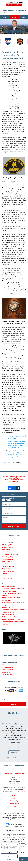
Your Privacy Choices (16, 824)
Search (13, 704)
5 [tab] (18, 747)
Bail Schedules (6, 665)
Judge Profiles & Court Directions (14, 655)
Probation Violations (8, 576)
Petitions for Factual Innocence (11, 598)
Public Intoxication (7, 559)
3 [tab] (14, 747)
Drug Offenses (6, 549)
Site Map (14, 806)
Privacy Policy (14, 801)
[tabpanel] (14, 731)
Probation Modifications (9, 591)
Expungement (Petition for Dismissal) (13, 589)
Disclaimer (14, 798)
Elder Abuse (5, 573)
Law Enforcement (7, 674)
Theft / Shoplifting (7, 557)
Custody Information (8, 667)
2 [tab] (12, 747)
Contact (14, 17)
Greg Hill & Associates (19, 852)
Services (5, 584)
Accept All (9, 852)
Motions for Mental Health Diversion (13, 621)
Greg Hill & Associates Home (14, 11)
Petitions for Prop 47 (8, 612)
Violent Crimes (6, 569)
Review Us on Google (14, 681)
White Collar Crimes (8, 571)
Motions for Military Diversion (11, 619)
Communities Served (14, 535)
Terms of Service (14, 803)
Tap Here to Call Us (14, 5)
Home (4, 17)
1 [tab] (9, 747)
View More (14, 752)
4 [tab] (16, 747)
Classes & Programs (7, 669)
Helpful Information (9, 662)
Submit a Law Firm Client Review (14, 757)
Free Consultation (8, 495)
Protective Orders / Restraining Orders (13, 602)
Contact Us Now (14, 526)
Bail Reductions (6, 600)
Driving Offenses (7, 561)
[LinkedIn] (14, 488)
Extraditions (5, 624)
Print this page (8, 773)
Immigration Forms (7, 605)
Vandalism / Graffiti (8, 566)
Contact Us (14, 809)
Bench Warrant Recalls (8, 586)
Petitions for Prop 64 (8, 614)
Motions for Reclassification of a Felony (13, 609)
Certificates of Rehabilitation (10, 617)
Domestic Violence (7, 547)
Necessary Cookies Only (9, 856)
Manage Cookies (19, 826)
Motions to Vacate (7, 607)
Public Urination (7, 552)
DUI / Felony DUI (7, 545)
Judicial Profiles (6, 672)
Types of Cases (7, 542)
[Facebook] (10, 488)
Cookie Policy (9, 826)
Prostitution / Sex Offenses (10, 554)
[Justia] (18, 488)
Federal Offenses (7, 578)
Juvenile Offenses (7, 564)
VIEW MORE (14, 648)
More (23, 17)
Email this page (19, 773)
